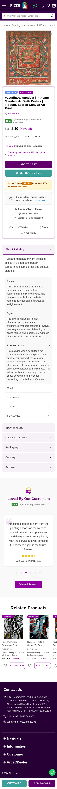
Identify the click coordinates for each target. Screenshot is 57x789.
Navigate (14, 738)
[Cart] (54, 6)
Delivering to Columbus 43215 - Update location (26, 154)
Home (5, 25)
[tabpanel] (28, 540)
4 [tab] (31, 573)
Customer (15, 754)
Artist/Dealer (17, 762)
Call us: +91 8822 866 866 (20, 716)
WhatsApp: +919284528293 (21, 722)
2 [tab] (21, 573)
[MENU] (4, 6)
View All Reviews (28, 584)
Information (16, 746)
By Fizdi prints (7, 649)
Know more (40, 200)
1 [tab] (17, 573)
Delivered (10, 146)
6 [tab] (40, 573)
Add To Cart (17, 665)
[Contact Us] (42, 6)
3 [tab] (26, 573)
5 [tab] (35, 573)
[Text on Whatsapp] (35, 6)
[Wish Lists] (48, 6)
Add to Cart (28, 164)
